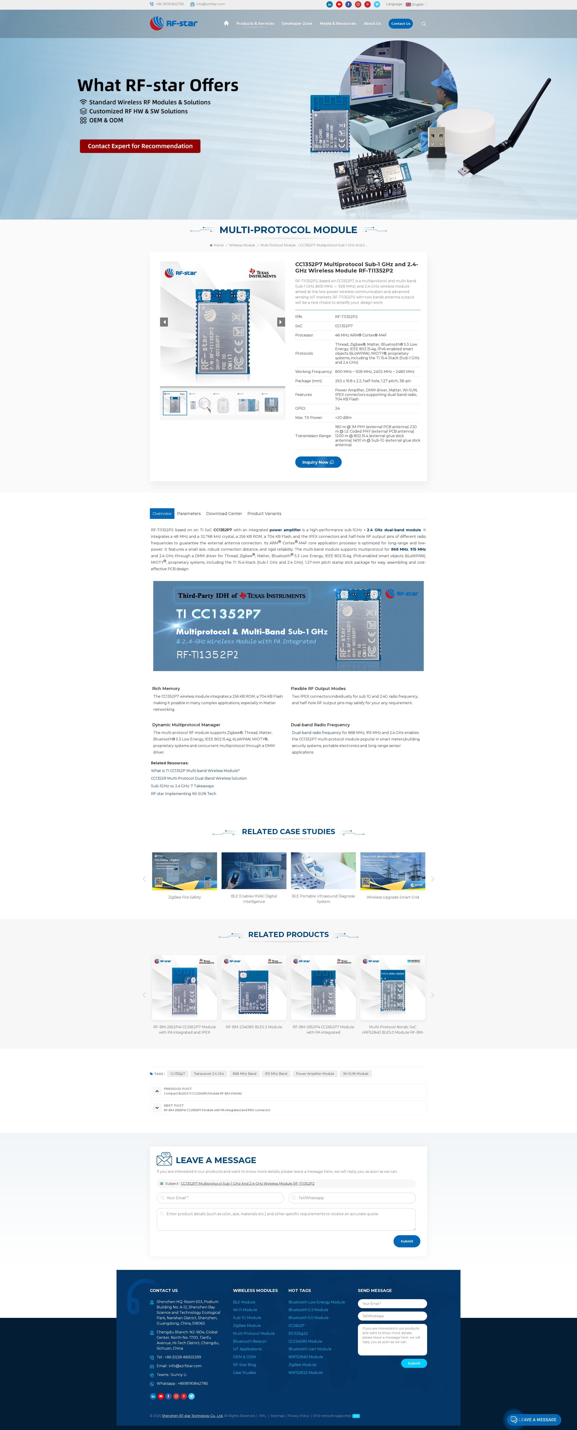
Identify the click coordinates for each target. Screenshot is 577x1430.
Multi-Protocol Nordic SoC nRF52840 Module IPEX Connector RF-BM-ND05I (393, 1030)
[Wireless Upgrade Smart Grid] (322, 871)
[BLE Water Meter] (392, 871)
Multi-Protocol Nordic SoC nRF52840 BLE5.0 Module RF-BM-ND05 (324, 1030)
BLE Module (244, 1302)
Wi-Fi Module (245, 1310)
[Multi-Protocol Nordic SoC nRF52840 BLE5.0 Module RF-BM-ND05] (323, 987)
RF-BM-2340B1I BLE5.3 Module (184, 1027)
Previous (144, 879)
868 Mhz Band (244, 1074)
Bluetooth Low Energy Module (316, 1302)
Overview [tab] (162, 513)
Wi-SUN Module (356, 1074)
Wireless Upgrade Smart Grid (323, 897)
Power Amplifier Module (315, 1074)
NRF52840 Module (305, 1357)
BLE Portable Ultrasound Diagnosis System (254, 899)
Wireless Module (242, 245)
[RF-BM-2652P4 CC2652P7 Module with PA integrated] (254, 987)
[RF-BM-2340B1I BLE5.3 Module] (184, 987)
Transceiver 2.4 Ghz (209, 1074)
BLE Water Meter (393, 897)
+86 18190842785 (170, 4)
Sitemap (277, 1416)
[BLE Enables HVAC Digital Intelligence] (184, 870)
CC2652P (296, 1325)
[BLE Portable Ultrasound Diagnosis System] (253, 870)
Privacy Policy (298, 1416)
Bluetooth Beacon (250, 1341)
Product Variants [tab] (264, 513)
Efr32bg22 (298, 1333)
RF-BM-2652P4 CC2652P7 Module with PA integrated (254, 1030)
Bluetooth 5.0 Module (308, 1318)
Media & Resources (338, 23)
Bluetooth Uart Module (310, 1349)
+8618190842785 (193, 1383)
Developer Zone (297, 23)
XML (262, 1416)
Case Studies (244, 1373)
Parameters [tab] (189, 513)
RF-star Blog (244, 1365)
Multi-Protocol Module (278, 245)
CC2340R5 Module (305, 1341)
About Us (372, 23)
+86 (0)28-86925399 (183, 1357)
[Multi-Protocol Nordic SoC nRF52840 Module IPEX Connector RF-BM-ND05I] (392, 987)
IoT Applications (247, 1349)
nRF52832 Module (305, 1373)
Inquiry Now (315, 462)
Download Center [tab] (224, 513)
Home (219, 245)
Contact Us (400, 23)
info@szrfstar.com (210, 4)
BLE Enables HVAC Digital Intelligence (185, 899)
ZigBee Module (247, 1325)
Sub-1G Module (247, 1318)
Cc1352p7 (177, 1074)
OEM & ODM (244, 1357)
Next (432, 879)
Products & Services (255, 23)
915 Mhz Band (276, 1074)
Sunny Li (178, 1375)
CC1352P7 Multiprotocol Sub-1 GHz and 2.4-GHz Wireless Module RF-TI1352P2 (247, 1183)
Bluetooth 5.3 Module (308, 1310)
